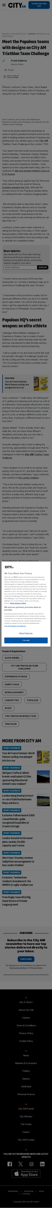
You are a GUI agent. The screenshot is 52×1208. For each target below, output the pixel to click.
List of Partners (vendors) (15, 626)
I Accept (26, 640)
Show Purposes (26, 633)
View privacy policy (18, 603)
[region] (26, 604)
